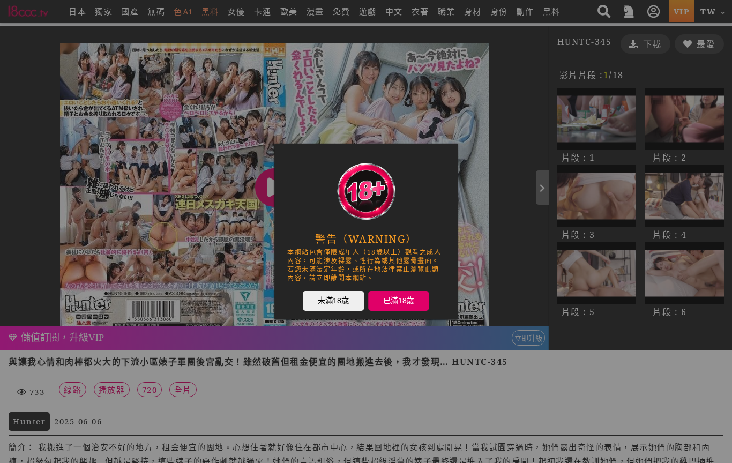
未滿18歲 (333, 300)
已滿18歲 (398, 300)
